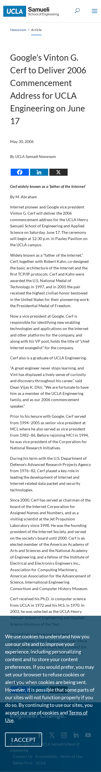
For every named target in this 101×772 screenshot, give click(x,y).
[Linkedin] (39, 172)
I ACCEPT (23, 739)
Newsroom (18, 30)
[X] (58, 172)
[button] (94, 15)
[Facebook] (20, 172)
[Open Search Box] (77, 11)
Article (36, 30)
